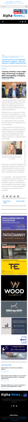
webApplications (23, 417)
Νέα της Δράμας (9, 1)
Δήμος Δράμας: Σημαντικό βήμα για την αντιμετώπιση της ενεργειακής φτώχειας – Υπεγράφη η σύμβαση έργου (14, 377)
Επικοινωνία (21, 3)
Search (26, 6)
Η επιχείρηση (18, 1)
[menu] (3, 22)
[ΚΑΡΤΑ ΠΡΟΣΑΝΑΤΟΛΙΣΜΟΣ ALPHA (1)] (14, 334)
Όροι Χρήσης (15, 420)
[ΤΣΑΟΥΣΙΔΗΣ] (14, 274)
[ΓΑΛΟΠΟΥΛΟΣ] (14, 229)
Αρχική (3, 55)
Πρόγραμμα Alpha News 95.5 (10, 3)
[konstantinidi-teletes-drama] (14, 359)
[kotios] (14, 317)
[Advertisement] (14, 38)
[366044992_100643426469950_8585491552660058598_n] (14, 300)
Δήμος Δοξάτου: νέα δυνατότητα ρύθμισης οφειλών (12, 368)
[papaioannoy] (14, 242)
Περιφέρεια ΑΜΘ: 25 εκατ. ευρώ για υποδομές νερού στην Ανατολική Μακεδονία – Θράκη (13, 385)
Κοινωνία (4, 68)
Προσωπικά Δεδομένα (22, 418)
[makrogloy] (14, 258)
